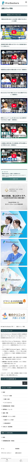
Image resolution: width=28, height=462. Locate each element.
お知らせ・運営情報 (7, 426)
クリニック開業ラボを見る (14, 178)
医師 (4, 392)
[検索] (24, 383)
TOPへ (21, 461)
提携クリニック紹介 (9, 420)
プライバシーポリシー (6, 453)
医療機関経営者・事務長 (8, 406)
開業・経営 (7, 399)
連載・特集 (5, 413)
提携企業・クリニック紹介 (9, 416)
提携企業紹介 (7, 423)
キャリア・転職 (8, 395)
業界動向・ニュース (7, 409)
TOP (7, 326)
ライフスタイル (8, 402)
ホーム (2, 448)
